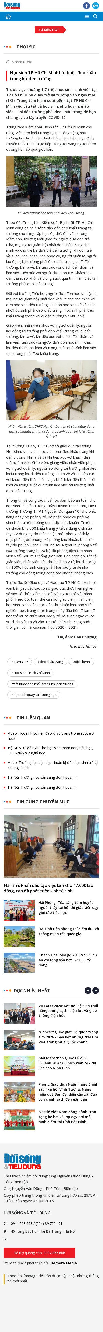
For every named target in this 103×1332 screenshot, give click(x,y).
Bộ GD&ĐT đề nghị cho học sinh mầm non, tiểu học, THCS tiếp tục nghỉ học (50, 750)
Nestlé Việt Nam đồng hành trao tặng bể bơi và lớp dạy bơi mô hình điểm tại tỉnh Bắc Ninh (67, 1116)
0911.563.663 (21, 1223)
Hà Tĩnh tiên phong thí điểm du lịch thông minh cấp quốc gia (69, 931)
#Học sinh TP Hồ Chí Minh (31, 672)
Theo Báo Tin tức (83, 646)
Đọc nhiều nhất (32, 990)
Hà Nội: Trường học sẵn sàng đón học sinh (42, 777)
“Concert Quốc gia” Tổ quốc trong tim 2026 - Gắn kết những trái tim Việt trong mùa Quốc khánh (68, 1037)
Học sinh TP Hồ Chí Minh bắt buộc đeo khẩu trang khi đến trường (53, 75)
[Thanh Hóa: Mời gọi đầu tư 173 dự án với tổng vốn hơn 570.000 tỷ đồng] (19, 963)
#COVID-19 (20, 661)
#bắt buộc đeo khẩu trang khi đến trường (42, 684)
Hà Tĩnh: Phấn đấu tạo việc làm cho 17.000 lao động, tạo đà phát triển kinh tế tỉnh (49, 888)
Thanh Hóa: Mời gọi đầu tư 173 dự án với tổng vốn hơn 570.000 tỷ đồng (68, 960)
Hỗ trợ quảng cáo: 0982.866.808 (39, 1252)
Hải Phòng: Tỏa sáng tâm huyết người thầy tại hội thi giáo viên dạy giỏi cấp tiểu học (68, 907)
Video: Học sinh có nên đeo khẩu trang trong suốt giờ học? (51, 736)
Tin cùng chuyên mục (43, 802)
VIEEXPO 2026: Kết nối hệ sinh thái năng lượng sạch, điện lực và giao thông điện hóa (68, 1010)
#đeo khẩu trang (50, 661)
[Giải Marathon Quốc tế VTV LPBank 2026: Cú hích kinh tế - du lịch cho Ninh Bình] (19, 1066)
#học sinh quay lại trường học (34, 694)
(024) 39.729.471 (49, 1223)
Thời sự (25, 47)
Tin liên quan (33, 718)
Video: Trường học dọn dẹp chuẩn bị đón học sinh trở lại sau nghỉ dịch (53, 765)
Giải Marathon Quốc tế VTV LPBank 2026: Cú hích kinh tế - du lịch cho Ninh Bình (67, 1063)
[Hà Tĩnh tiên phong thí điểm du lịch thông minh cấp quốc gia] (19, 936)
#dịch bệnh (81, 661)
